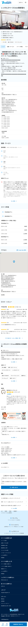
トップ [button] (2, 46)
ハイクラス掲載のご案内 (5, 566)
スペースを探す (4, 540)
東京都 (6, 511)
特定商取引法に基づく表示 (6, 605)
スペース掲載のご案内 (5, 563)
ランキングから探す (4, 550)
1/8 (25, 27)
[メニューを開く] (25, 2)
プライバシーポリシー (5, 603)
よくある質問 (3, 555)
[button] (14, 20)
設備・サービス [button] (10, 46)
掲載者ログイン (4, 568)
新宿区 (10, 511)
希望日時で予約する (18, 624)
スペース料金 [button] (20, 46)
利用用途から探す (4, 545)
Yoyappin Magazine (4, 592)
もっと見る (13, 201)
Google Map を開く (22, 250)
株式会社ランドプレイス (12, 390)
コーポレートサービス (5, 552)
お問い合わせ (15, 487)
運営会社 (2, 598)
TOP (2, 511)
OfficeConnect (3, 580)
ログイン (21, 2)
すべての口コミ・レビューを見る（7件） (13, 338)
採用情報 (2, 601)
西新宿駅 (15, 511)
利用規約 (2, 557)
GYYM (2, 586)
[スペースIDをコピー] (5, 409)
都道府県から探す (4, 547)
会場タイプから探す (4, 543)
